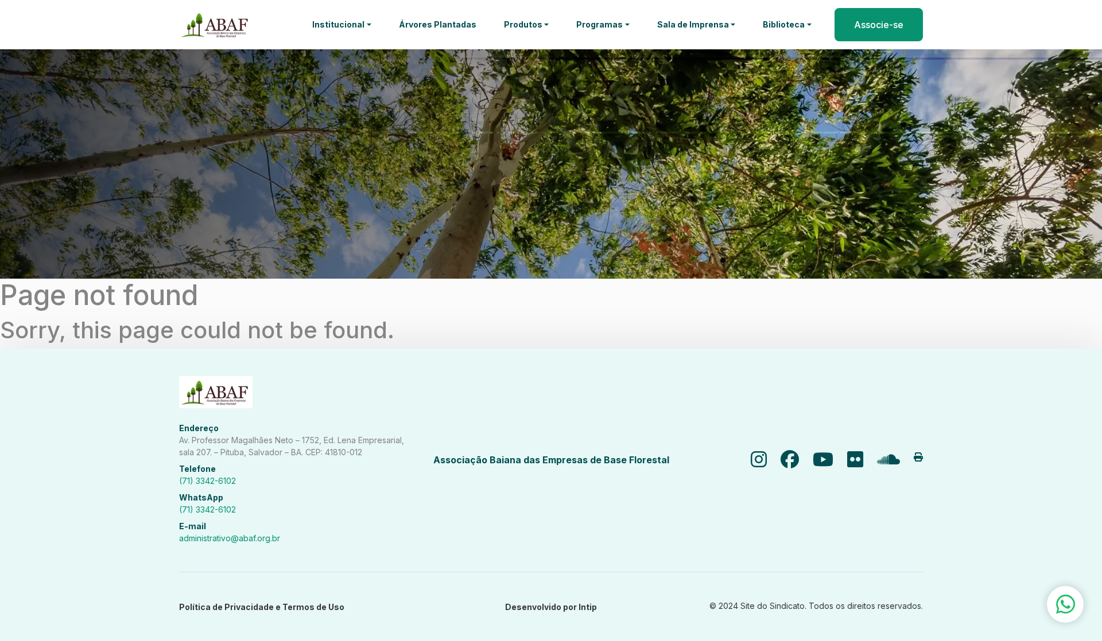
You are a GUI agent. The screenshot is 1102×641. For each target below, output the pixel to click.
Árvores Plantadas (437, 24)
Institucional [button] (338, 24)
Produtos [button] (523, 24)
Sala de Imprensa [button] (693, 24)
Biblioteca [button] (784, 24)
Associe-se (878, 24)
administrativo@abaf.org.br (229, 538)
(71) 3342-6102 (207, 481)
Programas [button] (599, 24)
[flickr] (855, 460)
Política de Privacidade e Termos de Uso (261, 607)
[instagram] (759, 460)
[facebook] (790, 460)
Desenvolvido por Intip (551, 607)
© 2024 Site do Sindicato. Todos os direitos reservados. (816, 606)
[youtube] (823, 460)
